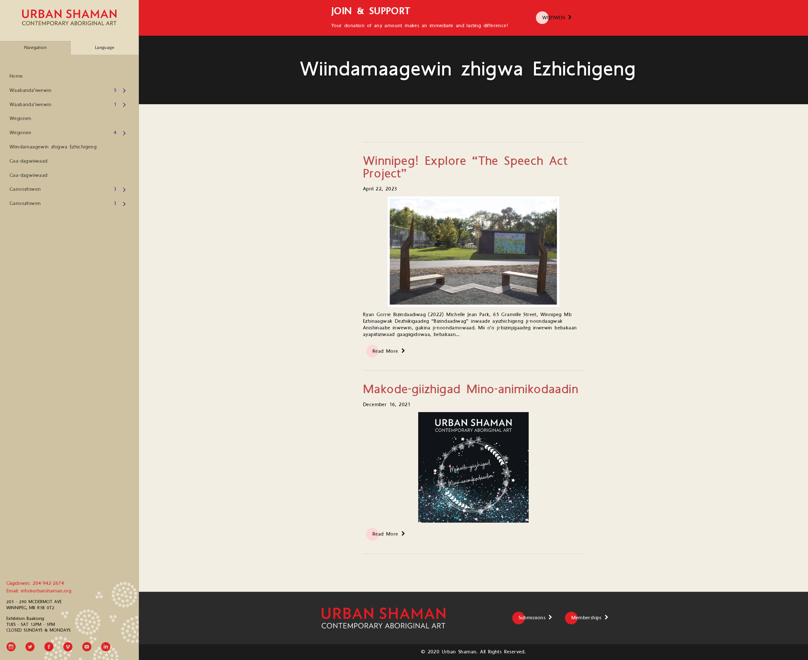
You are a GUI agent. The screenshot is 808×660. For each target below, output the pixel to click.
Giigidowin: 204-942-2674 (35, 583)
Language (104, 47)
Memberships (586, 618)
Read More (385, 351)
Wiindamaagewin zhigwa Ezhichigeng (53, 147)
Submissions (532, 618)
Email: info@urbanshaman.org (38, 591)
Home (16, 76)
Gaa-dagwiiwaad (28, 161)
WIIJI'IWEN (553, 18)
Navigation (35, 47)
